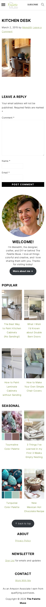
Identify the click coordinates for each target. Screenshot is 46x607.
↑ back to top (23, 523)
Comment (8, 117)
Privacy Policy (23, 540)
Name (6, 161)
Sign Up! (10, 560)
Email (6, 172)
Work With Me (23, 580)
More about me (21, 271)
